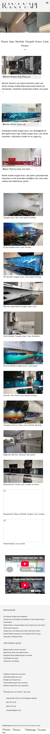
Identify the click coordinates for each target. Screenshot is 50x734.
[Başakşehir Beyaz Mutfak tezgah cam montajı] (25, 500)
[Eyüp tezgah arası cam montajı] (25, 234)
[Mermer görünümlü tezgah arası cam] (25, 293)
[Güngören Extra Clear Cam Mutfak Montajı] (25, 412)
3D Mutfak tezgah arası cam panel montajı (22, 277)
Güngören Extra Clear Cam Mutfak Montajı (22, 425)
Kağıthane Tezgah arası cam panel (14, 674)
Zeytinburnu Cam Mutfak (11, 661)
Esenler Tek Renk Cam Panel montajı (20, 395)
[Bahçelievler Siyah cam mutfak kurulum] (25, 471)
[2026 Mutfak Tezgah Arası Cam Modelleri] (25, 323)
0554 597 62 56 (11, 702)
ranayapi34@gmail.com (13, 710)
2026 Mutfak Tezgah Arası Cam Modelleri (21, 336)
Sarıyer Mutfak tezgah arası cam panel (15, 683)
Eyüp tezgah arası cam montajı (17, 247)
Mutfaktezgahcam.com (9, 725)
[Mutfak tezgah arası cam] (25, 115)
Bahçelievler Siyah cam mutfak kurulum (21, 484)
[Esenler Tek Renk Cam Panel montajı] (25, 382)
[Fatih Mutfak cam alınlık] (25, 530)
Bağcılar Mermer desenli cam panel (19, 455)
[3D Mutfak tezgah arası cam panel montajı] (25, 263)
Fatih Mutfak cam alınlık (14, 544)
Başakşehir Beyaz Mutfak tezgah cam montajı (24, 514)
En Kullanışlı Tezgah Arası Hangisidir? (15, 616)
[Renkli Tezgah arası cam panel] (25, 159)
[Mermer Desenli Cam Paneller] (25, 67)
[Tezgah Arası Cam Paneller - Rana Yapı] (19, 6)
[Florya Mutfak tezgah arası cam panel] (25, 352)
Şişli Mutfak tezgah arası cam (12, 677)
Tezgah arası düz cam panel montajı (19, 218)
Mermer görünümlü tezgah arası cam (20, 306)
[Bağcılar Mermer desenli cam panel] (25, 441)
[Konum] (19, 729)
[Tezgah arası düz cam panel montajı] (25, 204)
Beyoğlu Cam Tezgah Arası (12, 680)
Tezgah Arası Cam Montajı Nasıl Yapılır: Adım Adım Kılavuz (21, 631)
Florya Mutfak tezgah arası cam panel (20, 366)
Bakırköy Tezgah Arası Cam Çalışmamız (16, 685)
